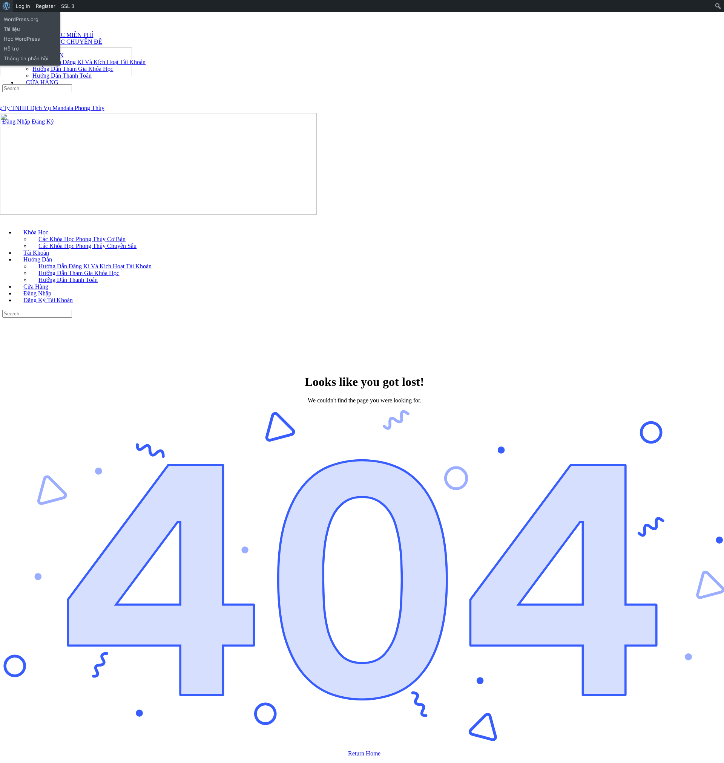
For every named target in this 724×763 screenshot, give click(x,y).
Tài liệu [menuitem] (12, 29)
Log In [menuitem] (23, 6)
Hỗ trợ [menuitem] (11, 49)
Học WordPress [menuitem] (22, 39)
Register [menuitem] (45, 6)
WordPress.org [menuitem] (21, 19)
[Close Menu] (4, 219)
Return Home (364, 753)
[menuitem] (6, 6)
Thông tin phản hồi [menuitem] (26, 58)
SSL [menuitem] (67, 6)
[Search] (4, 81)
